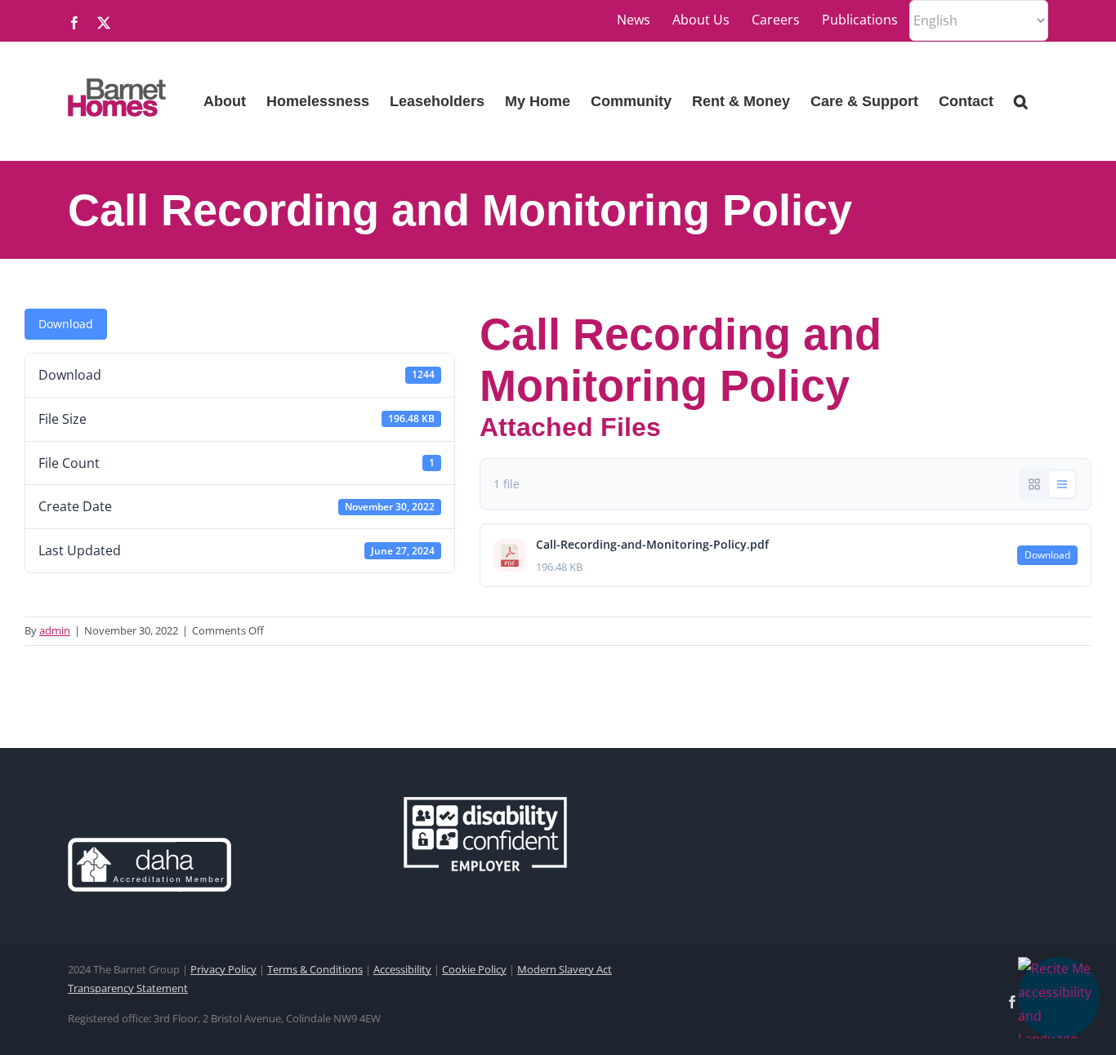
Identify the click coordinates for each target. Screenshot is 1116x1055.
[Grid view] (1034, 484)
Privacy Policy (223, 969)
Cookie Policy (474, 969)
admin (54, 630)
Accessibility (402, 969)
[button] (1059, 998)
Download (65, 324)
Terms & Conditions (315, 969)
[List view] (1062, 484)
